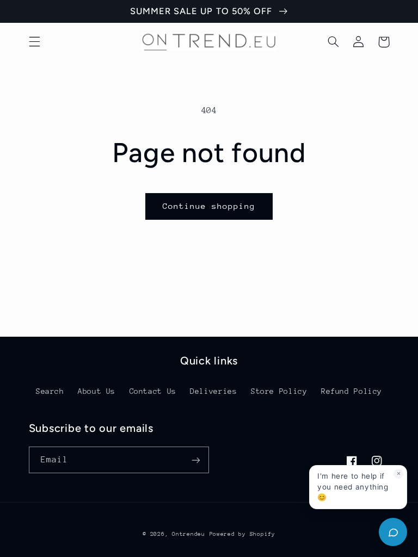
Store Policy (279, 391)
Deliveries (213, 391)
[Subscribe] (195, 460)
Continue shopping (209, 206)
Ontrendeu (188, 534)
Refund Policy (351, 391)
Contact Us (153, 391)
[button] (34, 41)
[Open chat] (393, 532)
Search (50, 391)
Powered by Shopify (242, 534)
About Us (96, 391)
